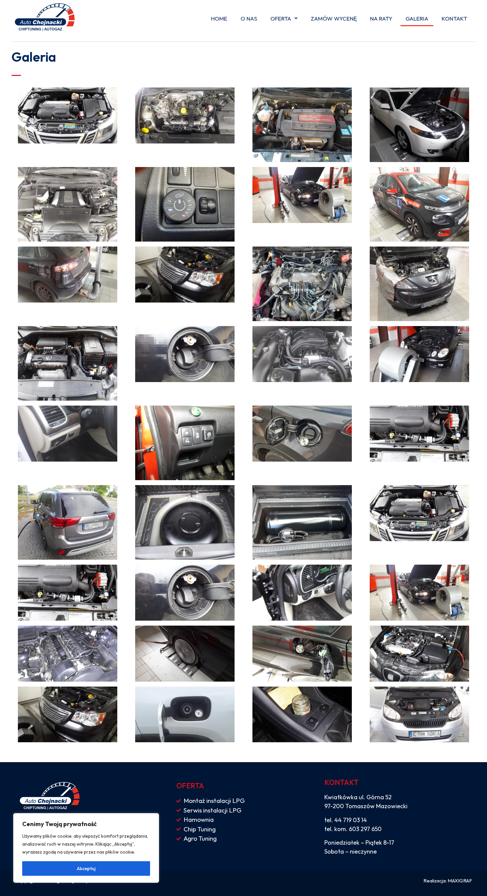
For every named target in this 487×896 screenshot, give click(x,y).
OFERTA (280, 18)
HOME (219, 18)
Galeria (417, 18)
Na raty (381, 18)
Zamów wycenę (334, 18)
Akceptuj (86, 868)
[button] (283, 18)
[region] (86, 848)
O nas (249, 18)
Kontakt (454, 18)
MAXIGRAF (460, 880)
